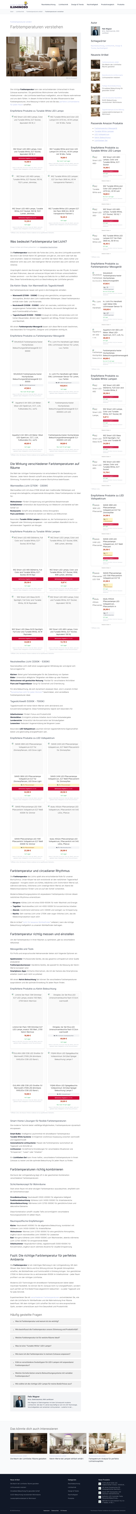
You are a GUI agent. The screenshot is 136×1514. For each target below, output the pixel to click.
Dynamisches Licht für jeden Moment (26, 692)
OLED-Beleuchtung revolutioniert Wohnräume (25, 1494)
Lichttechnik (63, 4)
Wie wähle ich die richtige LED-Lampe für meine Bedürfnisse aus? (43, 1384)
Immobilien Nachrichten (48, 247)
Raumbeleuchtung (48, 4)
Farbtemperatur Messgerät (105, 128)
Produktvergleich (107, 4)
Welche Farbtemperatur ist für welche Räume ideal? (37, 1338)
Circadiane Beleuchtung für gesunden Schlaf (25, 1491)
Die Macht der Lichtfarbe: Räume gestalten (24, 1483)
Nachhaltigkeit (92, 4)
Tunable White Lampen (104, 131)
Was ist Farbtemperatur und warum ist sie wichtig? (37, 1321)
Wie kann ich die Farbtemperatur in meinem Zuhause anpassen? (42, 1354)
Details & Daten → (106, 181)
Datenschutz (55, 1510)
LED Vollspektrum (101, 134)
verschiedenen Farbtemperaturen (45, 1297)
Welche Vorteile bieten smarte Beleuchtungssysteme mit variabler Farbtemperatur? (44, 1374)
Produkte (120, 4)
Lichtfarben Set (101, 140)
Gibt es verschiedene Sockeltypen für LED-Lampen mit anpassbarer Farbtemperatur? (44, 1363)
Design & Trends (77, 4)
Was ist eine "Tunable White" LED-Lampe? (33, 1346)
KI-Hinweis (64, 1510)
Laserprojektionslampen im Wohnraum (23, 1498)
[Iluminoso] (19, 4)
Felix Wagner (34, 1396)
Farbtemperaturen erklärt (34, 11)
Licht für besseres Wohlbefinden (36, 922)
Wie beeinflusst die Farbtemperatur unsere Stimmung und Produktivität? (46, 1329)
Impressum (46, 1510)
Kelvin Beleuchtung (102, 137)
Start (11, 11)
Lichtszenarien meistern (18, 1487)
